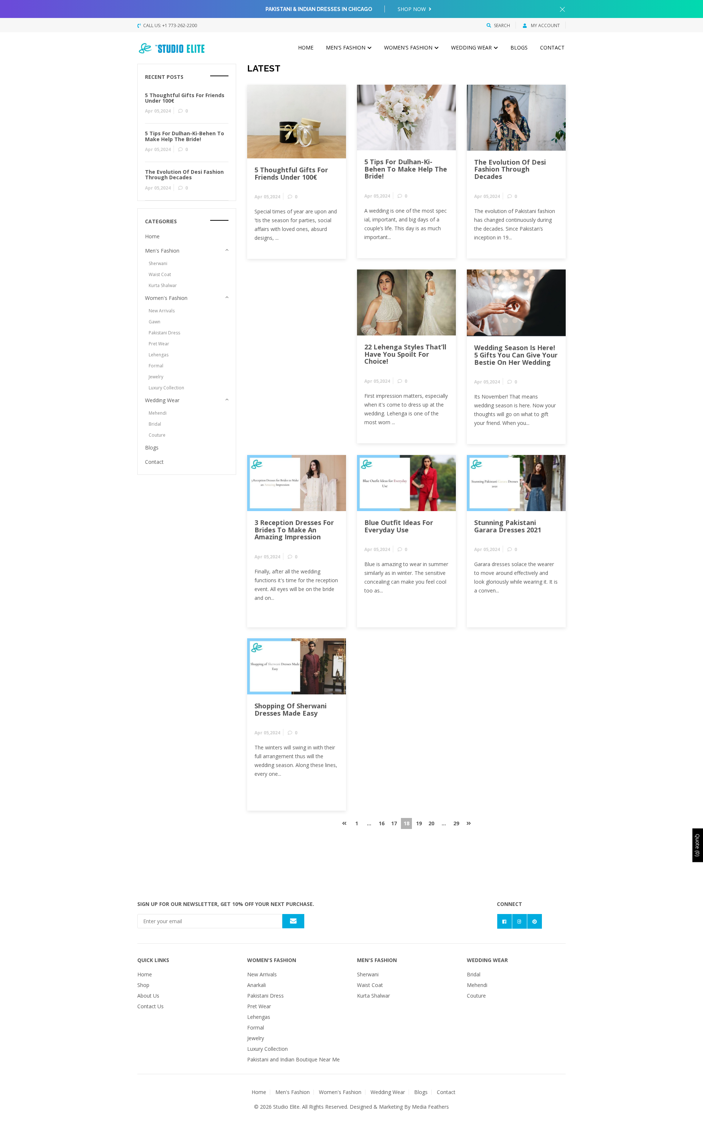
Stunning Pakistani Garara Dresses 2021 (507, 526)
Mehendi (158, 413)
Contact (552, 47)
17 (394, 823)
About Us (148, 995)
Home (305, 47)
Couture (157, 435)
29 (456, 823)
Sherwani (158, 263)
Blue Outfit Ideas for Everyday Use (398, 526)
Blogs (519, 47)
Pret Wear (159, 344)
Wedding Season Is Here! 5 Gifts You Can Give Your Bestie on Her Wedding (516, 355)
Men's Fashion (346, 47)
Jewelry (156, 377)
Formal (156, 366)
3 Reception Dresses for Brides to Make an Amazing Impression (294, 530)
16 (381, 823)
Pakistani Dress (164, 333)
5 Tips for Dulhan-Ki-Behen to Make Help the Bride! (405, 169)
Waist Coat (160, 274)
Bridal (155, 424)
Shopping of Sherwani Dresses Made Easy (290, 709)
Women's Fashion (409, 47)
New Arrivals (162, 311)
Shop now (412, 8)
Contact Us (150, 1006)
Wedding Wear (472, 47)
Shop (143, 984)
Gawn (154, 322)
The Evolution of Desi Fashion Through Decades (510, 169)
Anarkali (256, 984)
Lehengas (158, 355)
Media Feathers (430, 1106)
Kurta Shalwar (163, 285)
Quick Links (153, 960)
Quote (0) (697, 845)
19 (419, 823)
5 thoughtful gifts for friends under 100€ (291, 173)
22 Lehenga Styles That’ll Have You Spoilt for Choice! (405, 354)
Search (502, 25)
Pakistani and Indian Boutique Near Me (293, 1059)
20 (431, 823)
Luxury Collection (166, 388)
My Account (545, 25)
